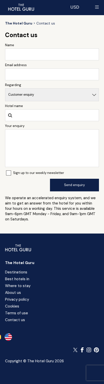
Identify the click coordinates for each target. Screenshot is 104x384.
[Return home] (21, 7)
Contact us (15, 319)
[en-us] (8, 337)
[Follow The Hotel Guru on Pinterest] (96, 349)
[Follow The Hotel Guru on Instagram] (88, 349)
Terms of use (16, 313)
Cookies (12, 306)
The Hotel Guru (19, 262)
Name (9, 45)
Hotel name (14, 106)
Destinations (16, 272)
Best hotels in (17, 278)
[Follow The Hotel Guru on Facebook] (82, 349)
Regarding (13, 85)
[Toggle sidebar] (97, 7)
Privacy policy (17, 299)
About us (13, 292)
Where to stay (18, 285)
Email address (16, 65)
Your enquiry (14, 126)
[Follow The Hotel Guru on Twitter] (75, 349)
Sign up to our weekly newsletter (38, 173)
